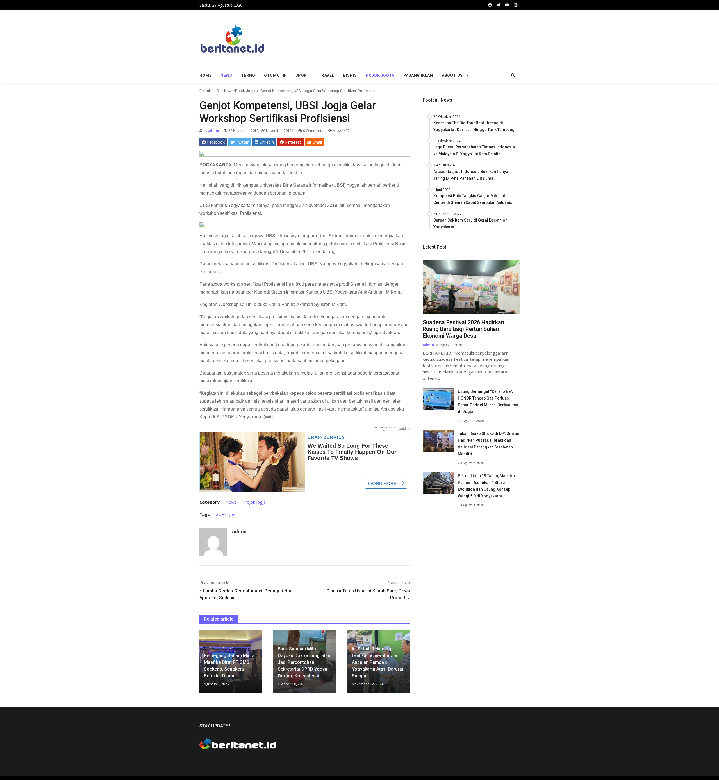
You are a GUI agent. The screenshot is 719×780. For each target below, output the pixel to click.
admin (213, 130)
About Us (452, 75)
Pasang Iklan (418, 75)
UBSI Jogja (229, 514)
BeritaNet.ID (209, 90)
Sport (302, 75)
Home (205, 75)
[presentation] (200, 664)
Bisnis (350, 75)
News (226, 75)
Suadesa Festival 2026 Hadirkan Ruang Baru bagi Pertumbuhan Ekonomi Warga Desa (463, 329)
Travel (326, 75)
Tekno (248, 75)
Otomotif (275, 75)
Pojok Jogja (380, 75)
